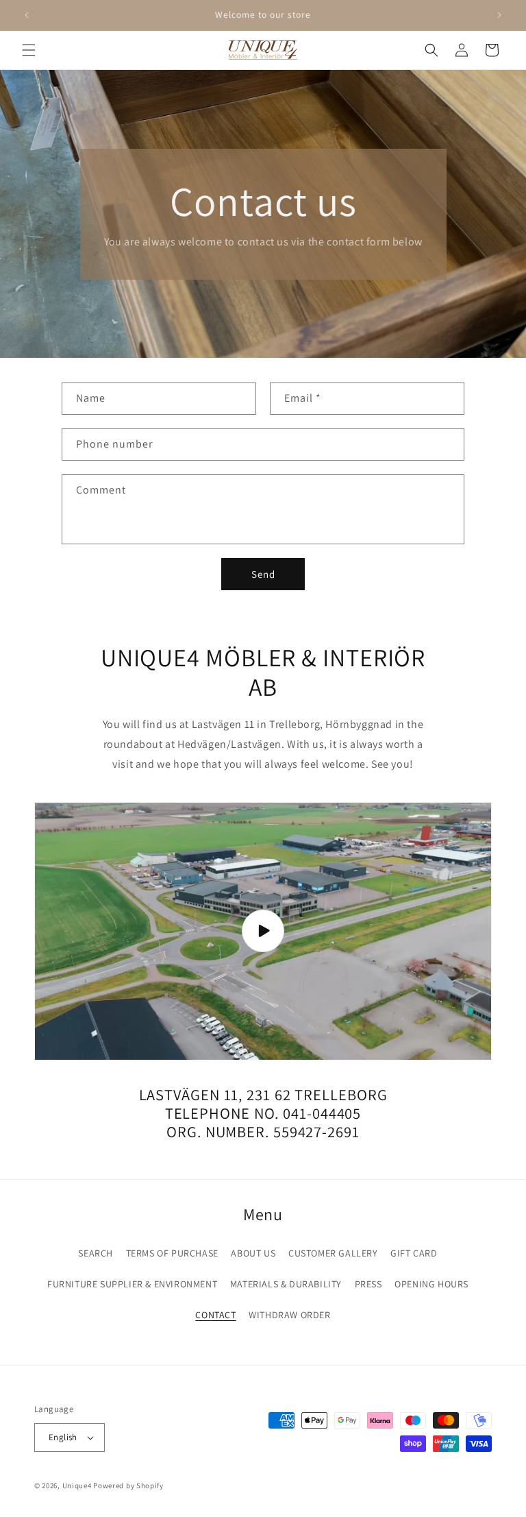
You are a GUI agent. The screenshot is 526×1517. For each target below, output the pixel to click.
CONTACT (215, 1315)
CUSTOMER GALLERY (333, 1253)
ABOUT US (253, 1253)
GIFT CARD (413, 1253)
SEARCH (95, 1253)
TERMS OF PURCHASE (172, 1253)
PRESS (368, 1284)
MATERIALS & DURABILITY (286, 1284)
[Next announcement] (499, 15)
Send (263, 574)
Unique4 (77, 1485)
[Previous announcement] (27, 15)
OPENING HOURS (431, 1284)
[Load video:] (263, 931)
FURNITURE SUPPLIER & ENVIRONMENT (132, 1284)
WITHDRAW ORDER (289, 1315)
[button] (29, 50)
